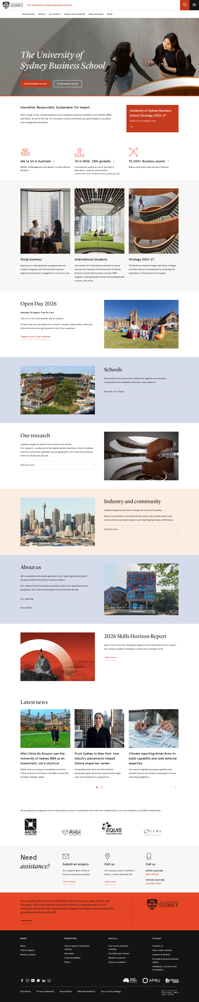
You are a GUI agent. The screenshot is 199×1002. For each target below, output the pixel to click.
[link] (45, 231)
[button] (185, 5)
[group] (99, 746)
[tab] (97, 787)
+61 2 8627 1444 (153, 883)
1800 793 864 (152, 874)
